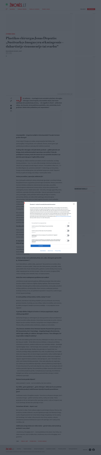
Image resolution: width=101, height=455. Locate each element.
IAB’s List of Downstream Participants (63, 216)
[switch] (67, 226)
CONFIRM (40, 245)
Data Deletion (43, 250)
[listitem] (50, 223)
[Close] (74, 204)
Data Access (50, 250)
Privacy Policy (58, 250)
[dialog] (50, 227)
